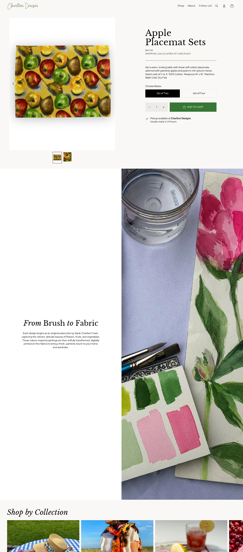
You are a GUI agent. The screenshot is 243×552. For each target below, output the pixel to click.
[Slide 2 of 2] (67, 157)
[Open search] (217, 6)
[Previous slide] (12, 84)
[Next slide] (112, 84)
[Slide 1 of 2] (57, 157)
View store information (162, 126)
